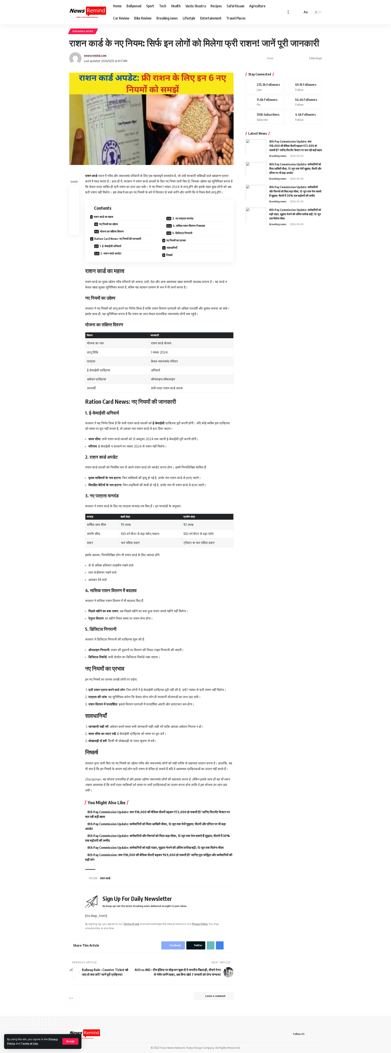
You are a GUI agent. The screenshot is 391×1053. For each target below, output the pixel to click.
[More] (303, 58)
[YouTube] (320, 1034)
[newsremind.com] (88, 12)
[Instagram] (303, 102)
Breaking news (82, 31)
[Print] (296, 58)
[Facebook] (264, 87)
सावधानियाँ (172, 247)
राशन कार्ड (105, 878)
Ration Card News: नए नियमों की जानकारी (117, 238)
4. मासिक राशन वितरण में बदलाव (189, 225)
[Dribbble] (303, 117)
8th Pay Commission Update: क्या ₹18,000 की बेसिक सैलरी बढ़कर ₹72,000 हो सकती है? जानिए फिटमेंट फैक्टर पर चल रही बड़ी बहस (295, 146)
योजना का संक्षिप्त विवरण (112, 231)
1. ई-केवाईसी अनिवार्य (110, 246)
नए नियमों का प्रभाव (176, 240)
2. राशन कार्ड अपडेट (110, 253)
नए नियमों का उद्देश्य (108, 224)
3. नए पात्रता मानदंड (182, 218)
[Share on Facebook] (277, 58)
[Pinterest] (264, 102)
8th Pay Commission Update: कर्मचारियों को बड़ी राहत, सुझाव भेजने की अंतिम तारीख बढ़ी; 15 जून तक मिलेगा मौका (155, 848)
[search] (299, 12)
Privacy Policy (200, 923)
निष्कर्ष (169, 255)
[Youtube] (264, 117)
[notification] (293, 12)
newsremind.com (95, 55)
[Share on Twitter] (284, 58)
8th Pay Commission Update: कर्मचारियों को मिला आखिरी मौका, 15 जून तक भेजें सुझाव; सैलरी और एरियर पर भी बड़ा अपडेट (295, 168)
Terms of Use (29, 1043)
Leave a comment (215, 995)
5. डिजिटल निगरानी (182, 233)
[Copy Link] (290, 58)
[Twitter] (303, 87)
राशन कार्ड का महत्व (103, 216)
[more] (288, 12)
